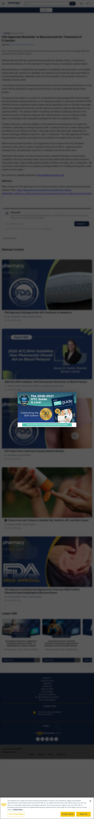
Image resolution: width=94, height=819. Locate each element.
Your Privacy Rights (16, 814)
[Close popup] (73, 395)
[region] (47, 808)
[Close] (90, 800)
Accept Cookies (67, 814)
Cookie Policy (18, 810)
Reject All (83, 814)
